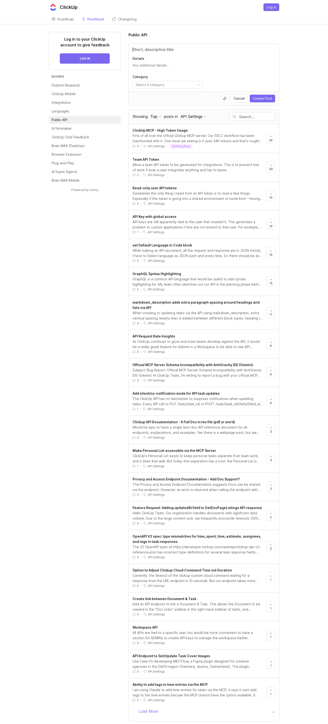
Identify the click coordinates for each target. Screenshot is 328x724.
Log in (271, 7)
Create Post (262, 98)
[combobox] (168, 85)
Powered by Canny (84, 190)
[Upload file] (225, 98)
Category (140, 77)
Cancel (239, 98)
